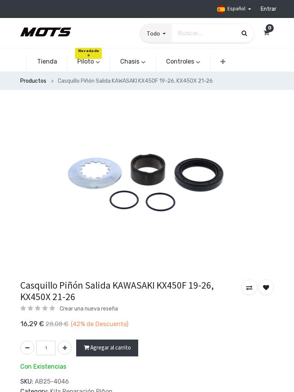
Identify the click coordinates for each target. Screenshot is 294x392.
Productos (33, 81)
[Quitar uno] (27, 347)
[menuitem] (47, 61)
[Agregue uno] (65, 347)
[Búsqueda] (244, 33)
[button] (156, 33)
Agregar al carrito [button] (110, 347)
